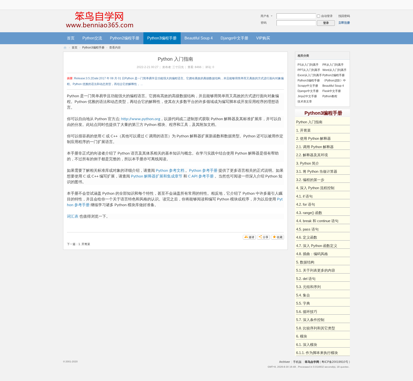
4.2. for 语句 (305, 204)
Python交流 (92, 38)
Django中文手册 (234, 38)
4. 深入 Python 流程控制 (315, 188)
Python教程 (329, 96)
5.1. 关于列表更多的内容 (315, 270)
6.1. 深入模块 (306, 345)
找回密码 (344, 16)
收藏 (280, 237)
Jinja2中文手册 (307, 96)
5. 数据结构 (305, 262)
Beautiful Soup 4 (199, 38)
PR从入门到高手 (333, 64)
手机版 (297, 362)
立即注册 (344, 22)
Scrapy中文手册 (308, 85)
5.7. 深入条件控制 (310, 320)
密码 (263, 22)
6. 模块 (301, 336)
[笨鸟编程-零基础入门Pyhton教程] (99, 19)
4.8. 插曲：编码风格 (312, 254)
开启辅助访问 (349, 3)
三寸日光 (178, 67)
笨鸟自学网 (312, 362)
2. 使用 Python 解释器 (313, 138)
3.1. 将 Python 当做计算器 (316, 171)
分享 (265, 237)
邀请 (251, 237)
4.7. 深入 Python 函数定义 (316, 246)
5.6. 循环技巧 (306, 312)
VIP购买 (263, 38)
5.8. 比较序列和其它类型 (315, 328)
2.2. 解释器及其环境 (312, 155)
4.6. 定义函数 (306, 237)
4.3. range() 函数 (309, 213)
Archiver (284, 362)
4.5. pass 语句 (307, 229)
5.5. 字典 (303, 303)
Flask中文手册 (331, 91)
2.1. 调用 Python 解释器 (315, 147)
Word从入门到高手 (334, 70)
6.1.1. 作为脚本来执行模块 (317, 353)
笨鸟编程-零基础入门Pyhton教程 (65, 47)
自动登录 (327, 16)
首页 (71, 38)
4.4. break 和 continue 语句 (317, 221)
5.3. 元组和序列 (308, 287)
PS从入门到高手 (308, 64)
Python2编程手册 (124, 38)
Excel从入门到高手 (310, 75)
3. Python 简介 (307, 163)
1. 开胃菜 (84, 244)
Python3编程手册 (162, 38)
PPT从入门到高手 (309, 70)
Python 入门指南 (309, 122)
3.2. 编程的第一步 (310, 180)
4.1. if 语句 (304, 196)
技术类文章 (305, 101)
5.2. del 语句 (305, 279)
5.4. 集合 (303, 295)
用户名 (265, 16)
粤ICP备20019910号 (334, 362)
